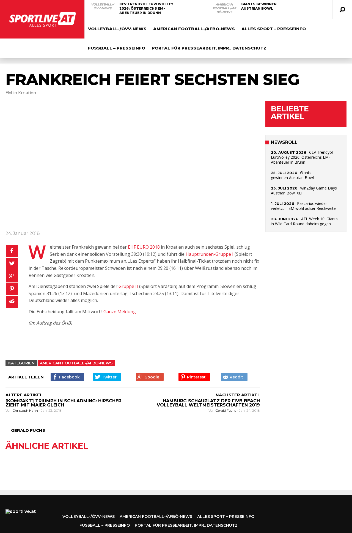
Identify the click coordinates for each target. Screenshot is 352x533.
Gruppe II (128, 286)
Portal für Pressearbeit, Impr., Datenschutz (209, 48)
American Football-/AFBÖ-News (224, 8)
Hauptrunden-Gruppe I (209, 254)
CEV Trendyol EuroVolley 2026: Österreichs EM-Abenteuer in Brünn (146, 8)
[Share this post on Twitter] (12, 264)
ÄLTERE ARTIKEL (24, 394)
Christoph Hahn (25, 410)
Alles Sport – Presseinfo (273, 28)
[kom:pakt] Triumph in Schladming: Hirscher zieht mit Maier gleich (63, 403)
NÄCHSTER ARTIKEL (238, 394)
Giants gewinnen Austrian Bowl (259, 6)
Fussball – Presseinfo (116, 48)
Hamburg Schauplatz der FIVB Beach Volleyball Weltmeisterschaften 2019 (208, 403)
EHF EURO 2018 (144, 247)
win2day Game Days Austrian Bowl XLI (304, 190)
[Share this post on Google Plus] (12, 276)
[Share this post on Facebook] (12, 251)
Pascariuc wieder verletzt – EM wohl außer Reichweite (303, 206)
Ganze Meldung (119, 312)
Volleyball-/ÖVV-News (102, 6)
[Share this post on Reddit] (12, 302)
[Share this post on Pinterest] (12, 289)
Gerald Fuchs (226, 410)
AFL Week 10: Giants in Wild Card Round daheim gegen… (304, 221)
